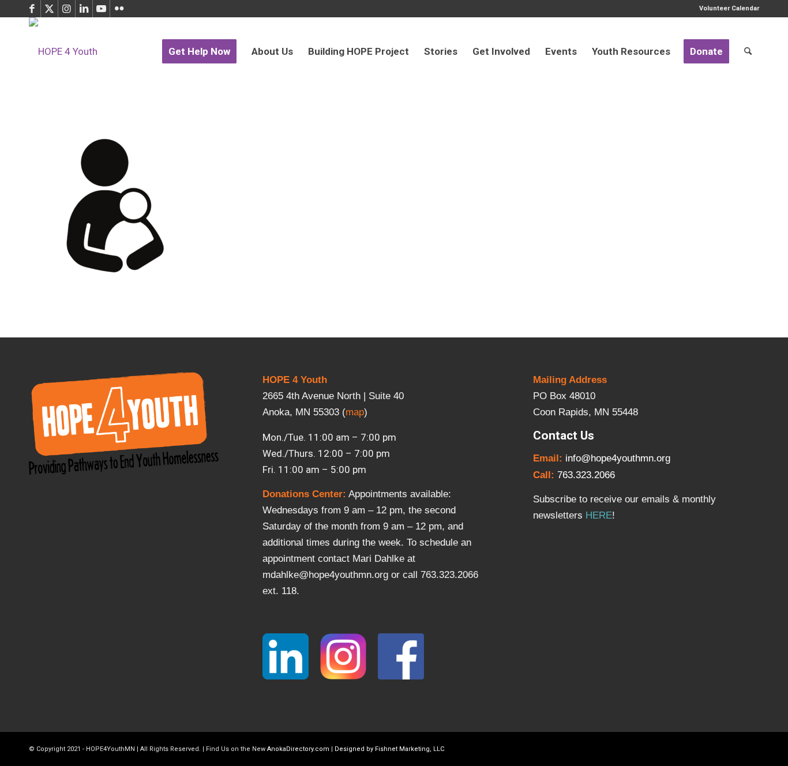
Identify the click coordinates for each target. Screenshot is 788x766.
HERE (599, 515)
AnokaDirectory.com (298, 749)
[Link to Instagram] (66, 8)
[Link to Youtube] (101, 8)
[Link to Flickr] (118, 8)
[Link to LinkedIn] (84, 8)
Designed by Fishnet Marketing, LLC (389, 749)
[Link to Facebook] (32, 8)
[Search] (748, 51)
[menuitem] (726, 9)
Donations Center (302, 494)
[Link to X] (49, 8)
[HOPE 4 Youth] (63, 51)
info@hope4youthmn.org (617, 458)
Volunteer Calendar (729, 8)
